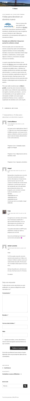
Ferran (21, 14)
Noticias (15, 108)
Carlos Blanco (12, 121)
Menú (15, 8)
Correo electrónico (8, 323)
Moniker (25, 27)
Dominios (8, 108)
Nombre (5, 315)
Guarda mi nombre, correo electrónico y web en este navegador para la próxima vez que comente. (14, 341)
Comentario (6, 293)
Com (5, 2)
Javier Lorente (12, 246)
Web (3, 331)
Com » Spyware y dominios (20, 162)
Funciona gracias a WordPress (10, 397)
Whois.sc (11, 64)
